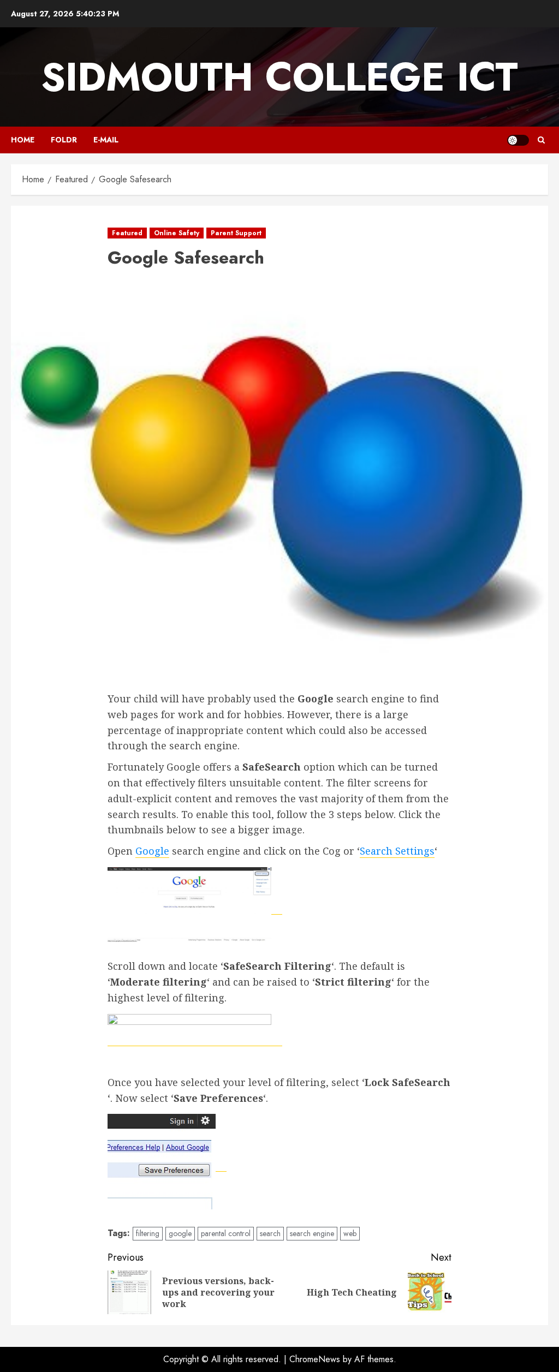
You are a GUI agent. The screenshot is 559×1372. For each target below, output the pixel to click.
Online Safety (176, 233)
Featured (127, 233)
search (270, 1233)
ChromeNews (314, 1359)
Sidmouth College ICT (279, 77)
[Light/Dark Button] (518, 140)
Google (152, 850)
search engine (312, 1233)
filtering (147, 1233)
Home (22, 139)
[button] (541, 140)
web (349, 1233)
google (180, 1233)
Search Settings (397, 850)
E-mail (105, 139)
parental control (226, 1233)
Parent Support (236, 233)
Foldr (64, 139)
